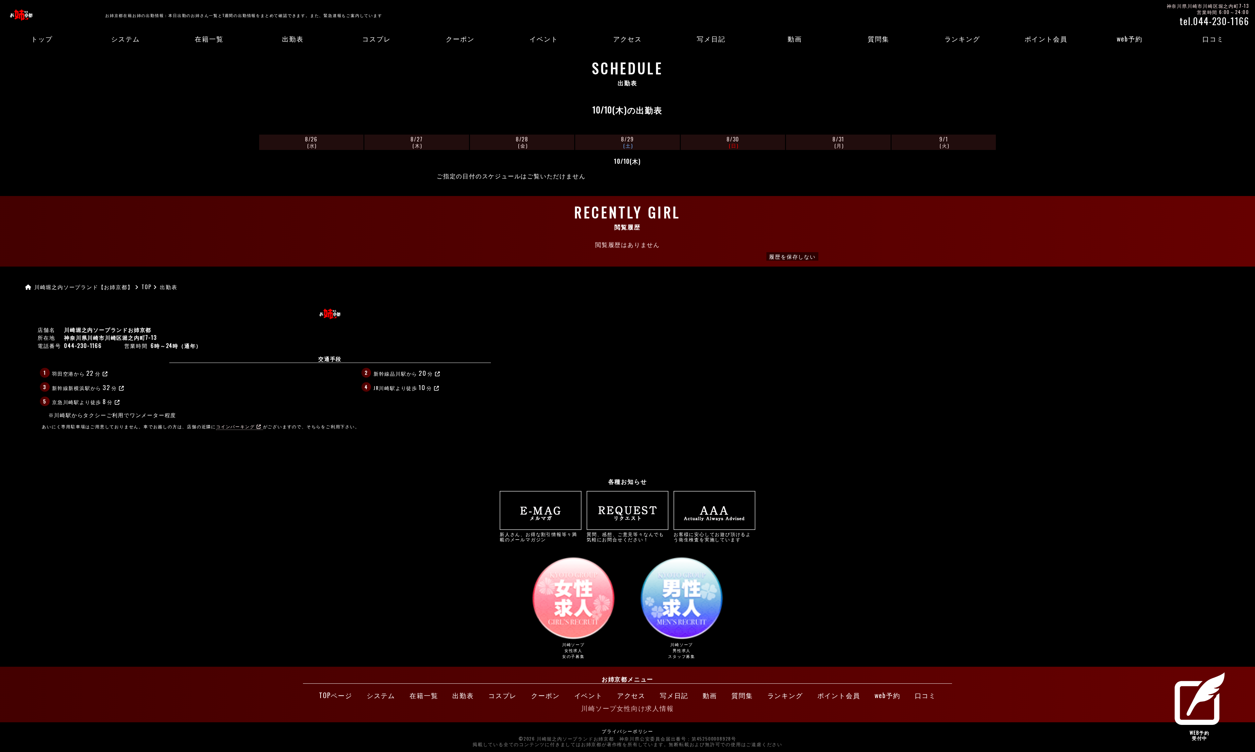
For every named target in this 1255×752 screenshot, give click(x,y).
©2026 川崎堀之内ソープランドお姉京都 (566, 739)
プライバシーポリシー (627, 731)
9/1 (944, 142)
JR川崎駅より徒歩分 (403, 387)
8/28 (522, 142)
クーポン (460, 38)
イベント (543, 38)
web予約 (1130, 38)
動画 (795, 38)
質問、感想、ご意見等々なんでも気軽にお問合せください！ (625, 536)
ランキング (962, 38)
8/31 (838, 142)
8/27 (416, 142)
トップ (41, 38)
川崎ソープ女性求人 (573, 650)
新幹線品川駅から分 (403, 372)
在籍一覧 (209, 38)
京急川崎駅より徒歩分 (82, 401)
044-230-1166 (83, 346)
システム (125, 38)
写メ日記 (711, 38)
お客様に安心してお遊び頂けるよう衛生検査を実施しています (712, 536)
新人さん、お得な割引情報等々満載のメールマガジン (538, 536)
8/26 (311, 142)
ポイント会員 (1046, 38)
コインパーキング (235, 426)
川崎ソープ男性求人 (681, 650)
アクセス (627, 38)
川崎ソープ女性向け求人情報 (627, 708)
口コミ (1213, 38)
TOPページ (335, 695)
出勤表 (292, 38)
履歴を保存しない (792, 256)
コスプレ (376, 38)
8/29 (627, 142)
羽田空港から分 (76, 372)
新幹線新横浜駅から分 (84, 387)
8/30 (733, 142)
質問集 (878, 38)
